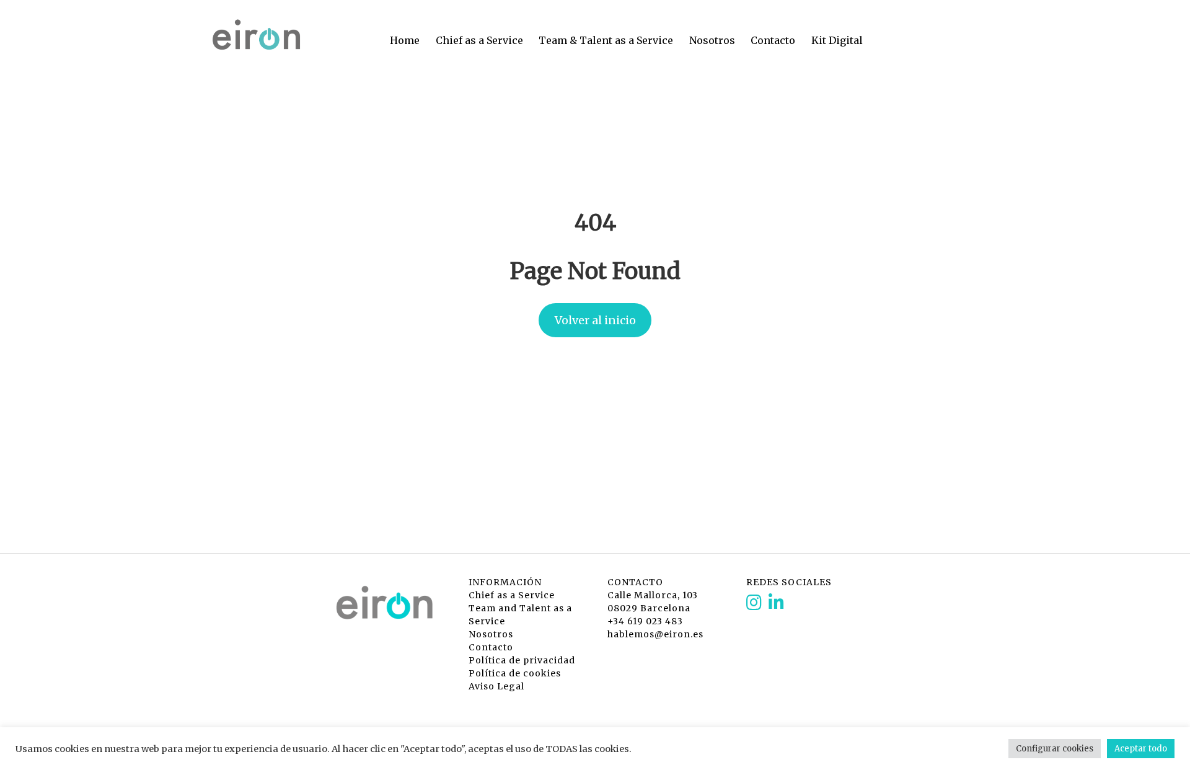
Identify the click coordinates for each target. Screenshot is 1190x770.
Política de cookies (515, 673)
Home (405, 40)
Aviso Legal (496, 686)
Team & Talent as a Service (606, 40)
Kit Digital (837, 40)
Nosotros (712, 40)
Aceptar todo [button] (1140, 748)
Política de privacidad (522, 660)
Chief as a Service (479, 40)
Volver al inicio (595, 320)
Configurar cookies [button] (1054, 748)
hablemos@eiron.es (655, 634)
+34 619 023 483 (645, 621)
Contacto (773, 40)
